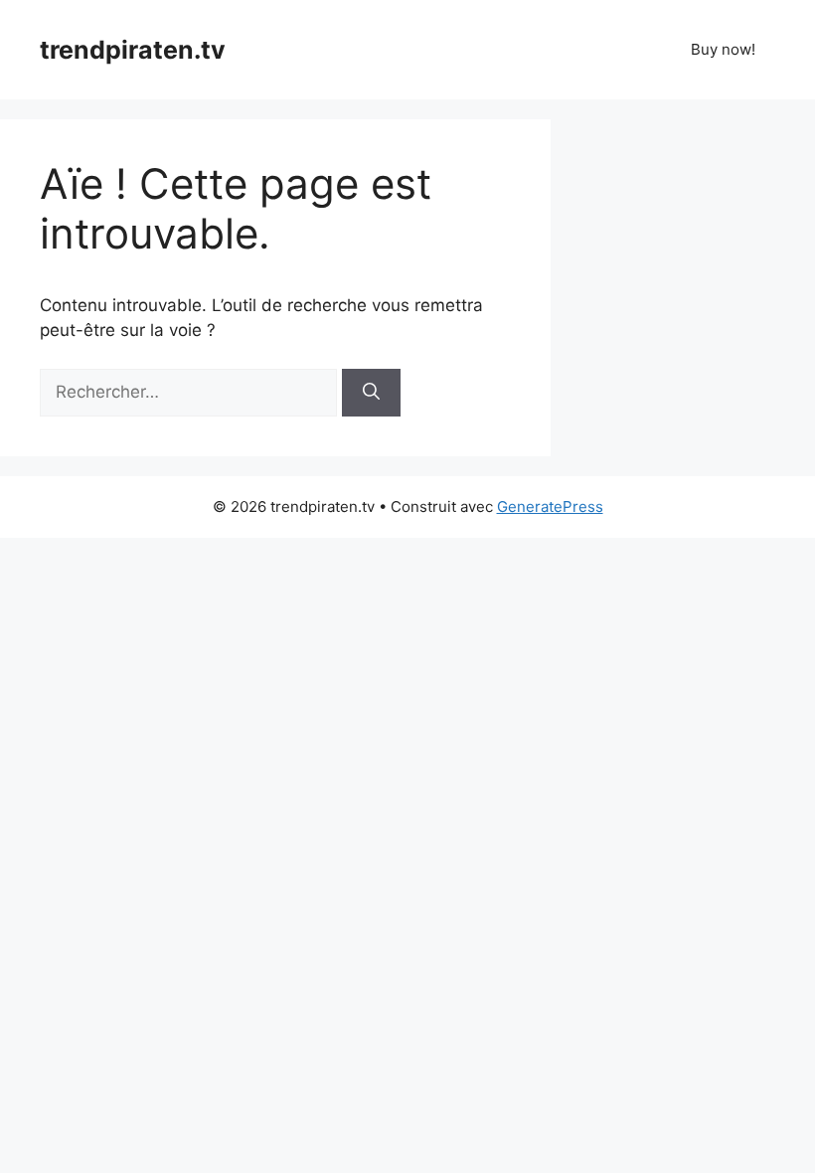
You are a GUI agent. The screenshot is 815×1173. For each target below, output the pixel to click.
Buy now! (723, 49)
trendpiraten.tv (133, 50)
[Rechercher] (371, 393)
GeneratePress (550, 506)
